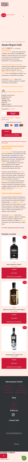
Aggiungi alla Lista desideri (11, 135)
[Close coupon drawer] (3, 456)
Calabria (12, 117)
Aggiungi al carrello (13, 113)
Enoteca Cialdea (10, 442)
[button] (23, 16)
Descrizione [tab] (5, 143)
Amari (13, 41)
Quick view (14, 273)
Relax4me (16, 444)
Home (3, 41)
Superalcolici (8, 41)
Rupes (7, 119)
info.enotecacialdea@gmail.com (14, 433)
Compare (6, 131)
